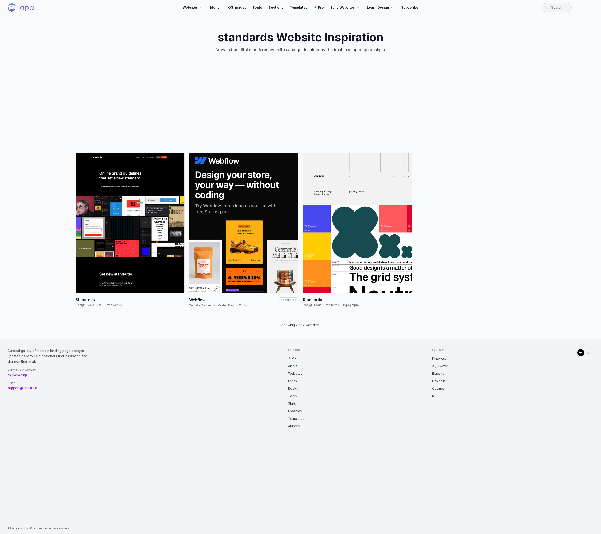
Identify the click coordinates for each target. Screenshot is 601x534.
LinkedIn (438, 381)
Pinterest (439, 358)
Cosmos (438, 388)
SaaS (100, 305)
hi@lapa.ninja (18, 375)
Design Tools (85, 305)
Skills (292, 403)
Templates (298, 7)
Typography (351, 305)
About (292, 366)
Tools (292, 396)
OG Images (237, 7)
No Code (219, 305)
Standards (85, 299)
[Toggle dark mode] (584, 352)
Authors (294, 426)
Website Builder (200, 305)
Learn (292, 381)
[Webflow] (243, 223)
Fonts (257, 7)
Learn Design (378, 7)
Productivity (114, 305)
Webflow (197, 300)
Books (293, 388)
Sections (276, 7)
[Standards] (130, 223)
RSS (435, 396)
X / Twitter (440, 366)
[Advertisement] (300, 106)
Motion (216, 7)
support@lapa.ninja (22, 388)
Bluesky (438, 373)
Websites (190, 7)
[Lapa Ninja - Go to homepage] (20, 7)
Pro (321, 7)
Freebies (295, 411)
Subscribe (409, 7)
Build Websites (342, 7)
